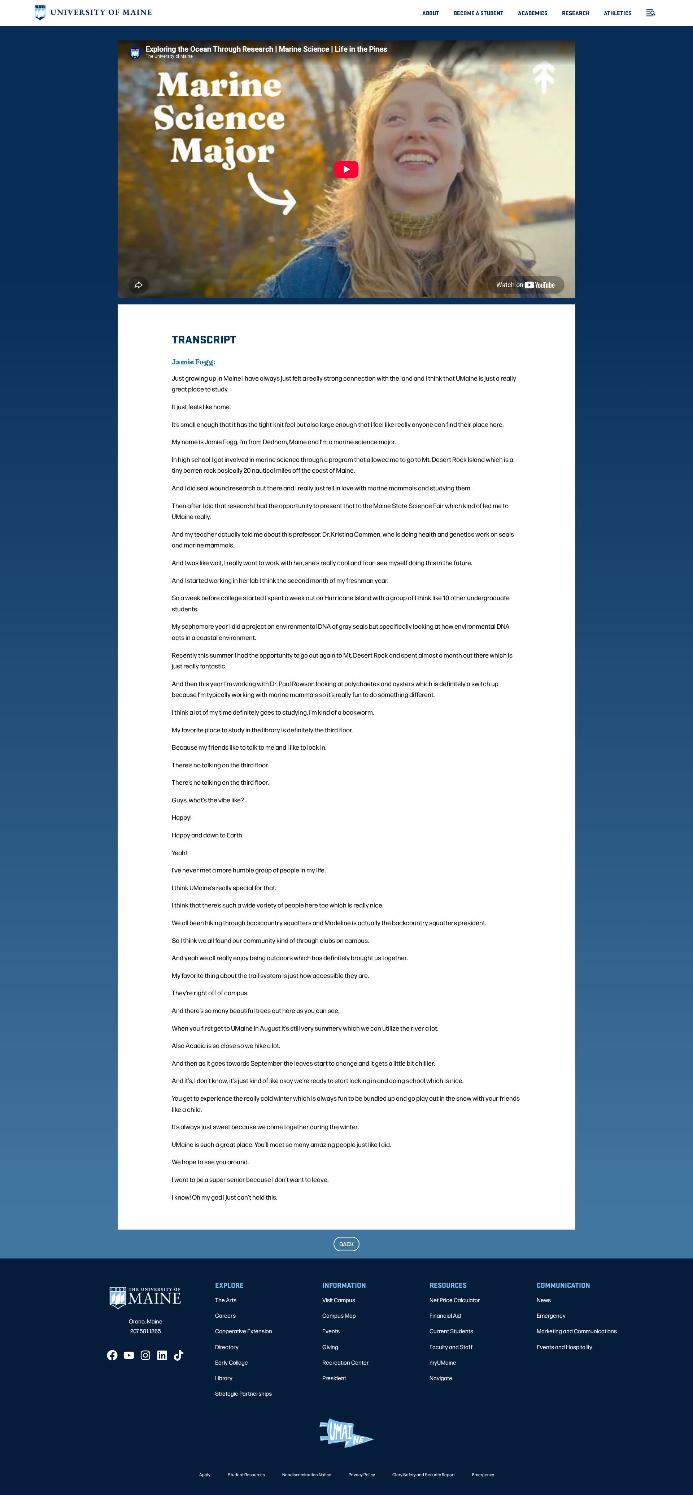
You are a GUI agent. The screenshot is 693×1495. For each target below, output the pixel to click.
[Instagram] (145, 1355)
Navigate (441, 1378)
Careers (225, 1315)
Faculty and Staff (451, 1347)
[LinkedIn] (162, 1355)
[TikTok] (178, 1355)
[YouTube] (128, 1355)
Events (331, 1331)
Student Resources (246, 1474)
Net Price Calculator (455, 1300)
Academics (533, 13)
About (430, 13)
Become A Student (479, 13)
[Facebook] (112, 1355)
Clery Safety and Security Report (423, 1474)
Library (223, 1378)
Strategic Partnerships (243, 1393)
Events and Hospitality (564, 1347)
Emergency (551, 1315)
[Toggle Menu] (647, 12)
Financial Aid (445, 1315)
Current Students (451, 1331)
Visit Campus (338, 1300)
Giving (330, 1347)
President (334, 1378)
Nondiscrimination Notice (306, 1474)
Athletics (618, 13)
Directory (227, 1347)
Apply (204, 1474)
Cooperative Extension (243, 1331)
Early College (231, 1362)
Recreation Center (345, 1362)
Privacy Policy (362, 1474)
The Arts (225, 1300)
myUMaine (443, 1362)
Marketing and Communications (577, 1331)
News (544, 1300)
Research (575, 13)
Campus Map (339, 1315)
